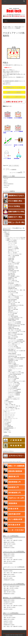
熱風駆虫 (10, 370)
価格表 (7, 400)
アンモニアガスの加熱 (13, 292)
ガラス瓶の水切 (11, 303)
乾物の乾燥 (10, 310)
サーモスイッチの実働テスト (14, 284)
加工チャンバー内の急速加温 (14, 323)
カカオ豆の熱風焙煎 (12, 388)
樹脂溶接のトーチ (12, 250)
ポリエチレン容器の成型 (13, 382)
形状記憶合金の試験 (12, 356)
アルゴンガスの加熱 (12, 345)
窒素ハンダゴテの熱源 (13, 337)
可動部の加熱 (11, 327)
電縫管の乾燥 (11, 259)
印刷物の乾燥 (11, 258)
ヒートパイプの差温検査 (13, 378)
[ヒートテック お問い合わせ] (14, 16)
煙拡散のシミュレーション (14, 397)
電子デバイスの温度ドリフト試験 (15, 342)
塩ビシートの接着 (12, 379)
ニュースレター (7, 430)
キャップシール (11, 244)
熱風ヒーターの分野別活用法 (10, 536)
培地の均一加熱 (11, 301)
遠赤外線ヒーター (8, 419)
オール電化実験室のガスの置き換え (16, 305)
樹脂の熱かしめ (11, 361)
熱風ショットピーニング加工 (14, 371)
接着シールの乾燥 (12, 375)
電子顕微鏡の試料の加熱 (13, 270)
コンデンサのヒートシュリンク (15, 368)
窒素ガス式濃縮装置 (12, 332)
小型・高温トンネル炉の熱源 (14, 330)
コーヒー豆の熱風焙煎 (13, 386)
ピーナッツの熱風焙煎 (11, 169)
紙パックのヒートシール (13, 251)
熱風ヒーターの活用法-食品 (13, 165)
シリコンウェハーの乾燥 (13, 298)
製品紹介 (7, 233)
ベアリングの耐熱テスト (13, 364)
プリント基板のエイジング (14, 343)
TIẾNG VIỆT (6, 185)
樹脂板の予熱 (11, 279)
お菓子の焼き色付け (12, 241)
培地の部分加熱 (11, 287)
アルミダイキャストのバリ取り (15, 254)
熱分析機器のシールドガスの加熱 (15, 359)
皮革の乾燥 (10, 261)
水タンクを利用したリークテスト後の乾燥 (17, 381)
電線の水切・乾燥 (12, 308)
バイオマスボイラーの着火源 (14, 354)
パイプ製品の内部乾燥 (13, 316)
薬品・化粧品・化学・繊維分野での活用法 (13, 540)
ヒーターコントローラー (9, 410)
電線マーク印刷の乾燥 (13, 309)
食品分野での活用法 (8, 538)
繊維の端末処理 (11, 274)
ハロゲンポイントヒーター (10, 412)
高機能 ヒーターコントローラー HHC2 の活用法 (17, 238)
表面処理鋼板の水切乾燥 (13, 319)
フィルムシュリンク (12, 245)
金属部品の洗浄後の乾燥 (13, 328)
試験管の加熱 (11, 269)
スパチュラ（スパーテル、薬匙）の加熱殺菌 (18, 290)
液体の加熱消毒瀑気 (12, 299)
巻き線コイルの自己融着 (13, 263)
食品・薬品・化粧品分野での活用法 (11, 586)
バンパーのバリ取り (12, 352)
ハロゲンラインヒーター (9, 414)
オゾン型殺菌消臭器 (8, 426)
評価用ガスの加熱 (12, 363)
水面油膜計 (6, 423)
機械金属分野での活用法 (9, 590)
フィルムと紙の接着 (12, 313)
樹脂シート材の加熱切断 (13, 255)
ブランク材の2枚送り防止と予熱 (15, 317)
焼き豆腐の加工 (11, 273)
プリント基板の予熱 (12, 280)
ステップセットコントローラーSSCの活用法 (16, 237)
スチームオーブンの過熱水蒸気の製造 (16, 341)
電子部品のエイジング (13, 312)
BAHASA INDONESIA (8, 183)
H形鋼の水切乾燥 (12, 320)
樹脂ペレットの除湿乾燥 (13, 297)
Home (5, 26)
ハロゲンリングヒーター (9, 415)
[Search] (24, 1)
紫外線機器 (6, 429)
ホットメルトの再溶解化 (13, 248)
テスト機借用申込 (9, 401)
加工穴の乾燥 (11, 314)
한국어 (5, 180)
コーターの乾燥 (11, 256)
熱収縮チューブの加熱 (13, 247)
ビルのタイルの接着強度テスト (15, 285)
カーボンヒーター (8, 421)
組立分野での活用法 (8, 545)
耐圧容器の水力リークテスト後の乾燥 (16, 324)
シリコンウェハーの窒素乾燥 (14, 348)
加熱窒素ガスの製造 (12, 277)
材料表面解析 (11, 283)
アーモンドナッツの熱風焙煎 (14, 389)
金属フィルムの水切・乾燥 (14, 302)
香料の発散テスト (12, 349)
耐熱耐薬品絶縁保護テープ (10, 428)
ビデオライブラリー (8, 451)
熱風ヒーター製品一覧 (10, 404)
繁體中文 (6, 182)
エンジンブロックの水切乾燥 (14, 321)
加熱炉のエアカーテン (13, 306)
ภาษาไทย (6, 187)
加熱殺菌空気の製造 (12, 288)
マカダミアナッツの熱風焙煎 (14, 392)
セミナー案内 (8, 403)
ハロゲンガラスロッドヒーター (11, 418)
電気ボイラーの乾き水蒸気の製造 (15, 334)
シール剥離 (10, 294)
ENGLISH (6, 178)
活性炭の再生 (11, 396)
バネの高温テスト (12, 367)
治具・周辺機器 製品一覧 (11, 407)
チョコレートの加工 (12, 243)
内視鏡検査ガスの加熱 (13, 360)
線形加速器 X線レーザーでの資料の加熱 (17, 350)
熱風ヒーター (11, 26)
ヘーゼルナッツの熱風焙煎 (14, 394)
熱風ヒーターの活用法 (12, 240)
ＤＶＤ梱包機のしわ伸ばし (14, 276)
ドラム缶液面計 (7, 422)
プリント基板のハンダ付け (14, 262)
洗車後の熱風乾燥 (12, 353)
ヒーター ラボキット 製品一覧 (12, 408)
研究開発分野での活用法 (9, 547)
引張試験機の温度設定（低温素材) (15, 366)
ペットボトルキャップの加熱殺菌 (15, 339)
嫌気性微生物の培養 (12, 377)
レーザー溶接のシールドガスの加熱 (16, 372)
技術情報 (7, 234)
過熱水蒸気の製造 (12, 338)
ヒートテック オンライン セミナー (12, 461)
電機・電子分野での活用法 (9, 544)
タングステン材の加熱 (13, 346)
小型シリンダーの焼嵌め (13, 385)
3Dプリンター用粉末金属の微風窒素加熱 (17, 357)
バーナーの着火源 (12, 272)
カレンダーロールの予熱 (13, 281)
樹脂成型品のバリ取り (13, 266)
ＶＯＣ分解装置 (7, 425)
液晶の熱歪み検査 (12, 291)
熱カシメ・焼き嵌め (12, 252)
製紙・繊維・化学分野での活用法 (11, 588)
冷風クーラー (7, 411)
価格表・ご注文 (7, 432)
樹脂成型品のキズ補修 (13, 268)
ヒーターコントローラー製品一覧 (13, 406)
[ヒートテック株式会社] (14, 12)
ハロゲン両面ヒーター (9, 417)
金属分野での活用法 (8, 621)
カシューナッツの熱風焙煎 (16, 172)
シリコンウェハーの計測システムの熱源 (17, 331)
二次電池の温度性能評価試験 (14, 374)
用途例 (16, 26)
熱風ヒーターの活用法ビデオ (13, 399)
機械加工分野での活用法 (9, 542)
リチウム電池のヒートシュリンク (15, 295)
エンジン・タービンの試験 (14, 383)
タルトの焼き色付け (12, 335)
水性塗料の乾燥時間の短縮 (14, 325)
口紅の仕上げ (11, 265)
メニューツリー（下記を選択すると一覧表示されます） (13, 229)
